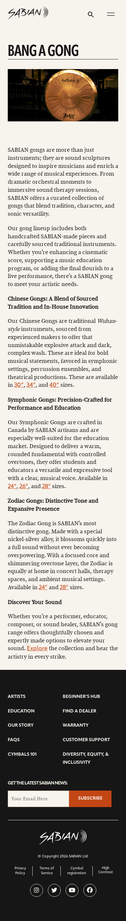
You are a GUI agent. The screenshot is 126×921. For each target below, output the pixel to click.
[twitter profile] (54, 890)
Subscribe (90, 798)
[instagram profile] (36, 890)
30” (19, 385)
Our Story (21, 725)
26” (23, 487)
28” (46, 487)
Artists (17, 696)
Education (21, 711)
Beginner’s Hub (81, 696)
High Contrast (105, 870)
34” (31, 385)
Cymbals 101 (22, 754)
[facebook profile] (89, 890)
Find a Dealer (79, 711)
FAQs (14, 740)
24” (12, 487)
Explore (37, 649)
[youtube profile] (72, 890)
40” (54, 385)
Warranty (76, 725)
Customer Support (86, 740)
